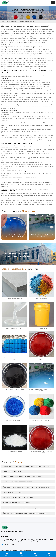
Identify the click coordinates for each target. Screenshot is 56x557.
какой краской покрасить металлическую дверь (21, 508)
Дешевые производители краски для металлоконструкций (25, 513)
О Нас (35, 554)
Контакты (48, 554)
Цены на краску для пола (12, 492)
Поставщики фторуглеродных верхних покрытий (22, 477)
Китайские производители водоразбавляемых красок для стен (27, 466)
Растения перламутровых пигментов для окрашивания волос (26, 487)
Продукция (21, 554)
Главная (2, 21)
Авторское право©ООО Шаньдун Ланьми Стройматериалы (17, 550)
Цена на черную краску (12, 471)
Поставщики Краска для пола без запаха (18, 482)
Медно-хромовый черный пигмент (16, 503)
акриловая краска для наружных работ (18, 497)
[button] (51, 227)
